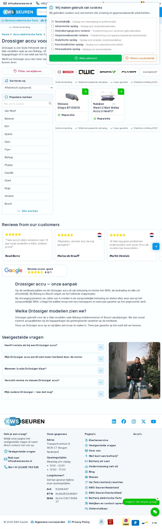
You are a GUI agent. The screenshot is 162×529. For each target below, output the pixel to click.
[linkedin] (114, 421)
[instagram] (133, 421)
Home (5, 34)
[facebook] (124, 421)
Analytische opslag (88, 40)
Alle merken (30, 211)
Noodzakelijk (86, 21)
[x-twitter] (143, 421)
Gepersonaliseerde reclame (101, 35)
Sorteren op (17, 80)
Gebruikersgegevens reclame (98, 30)
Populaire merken (20, 97)
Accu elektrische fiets (27, 34)
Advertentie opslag (85, 26)
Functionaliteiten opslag (89, 44)
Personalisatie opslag (83, 49)
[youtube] (153, 421)
